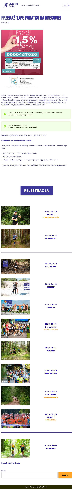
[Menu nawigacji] (65, 5)
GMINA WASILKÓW (51, 394)
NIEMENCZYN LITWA (51, 327)
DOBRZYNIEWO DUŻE (51, 214)
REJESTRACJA (36, 190)
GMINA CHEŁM (51, 417)
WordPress (43, 487)
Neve (27, 487)
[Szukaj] (69, 5)
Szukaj (3, 471)
